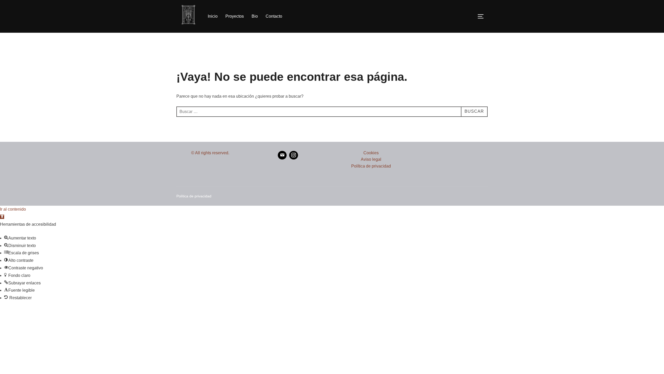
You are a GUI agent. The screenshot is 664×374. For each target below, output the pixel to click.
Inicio (213, 16)
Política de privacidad (371, 166)
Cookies (371, 153)
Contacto (274, 16)
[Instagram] (293, 155)
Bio (255, 16)
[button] (2, 217)
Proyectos (234, 16)
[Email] (282, 155)
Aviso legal (371, 159)
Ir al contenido (13, 209)
